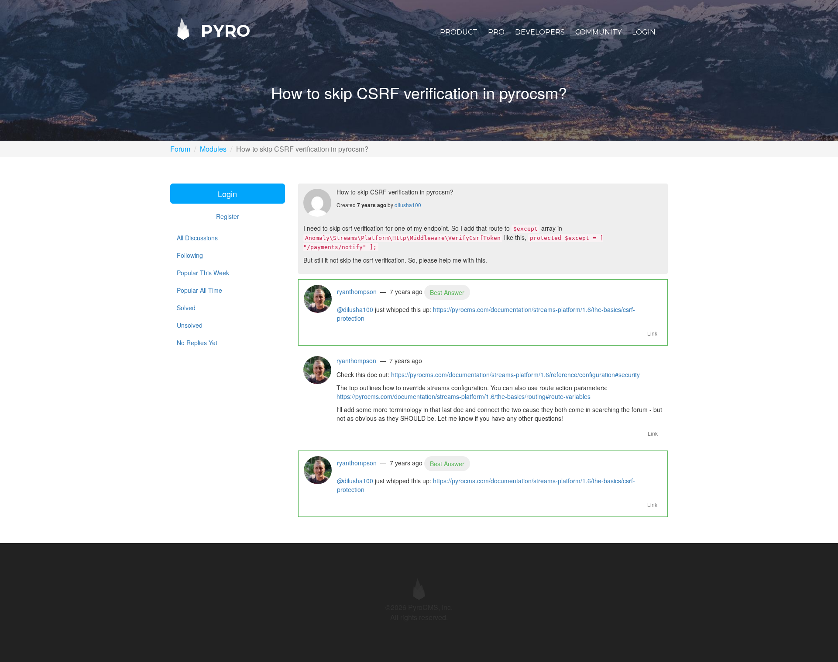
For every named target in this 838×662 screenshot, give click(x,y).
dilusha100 (408, 204)
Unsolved (190, 325)
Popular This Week (203, 272)
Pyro (223, 30)
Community (598, 32)
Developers (540, 32)
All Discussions (197, 237)
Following (190, 255)
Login (644, 32)
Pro (496, 32)
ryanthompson (357, 291)
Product (458, 32)
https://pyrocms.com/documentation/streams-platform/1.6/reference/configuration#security (515, 374)
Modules (213, 149)
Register (227, 216)
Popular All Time (199, 290)
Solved (186, 307)
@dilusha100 (355, 309)
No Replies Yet (197, 342)
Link (652, 333)
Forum (180, 149)
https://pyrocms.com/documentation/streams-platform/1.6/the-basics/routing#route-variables (464, 396)
